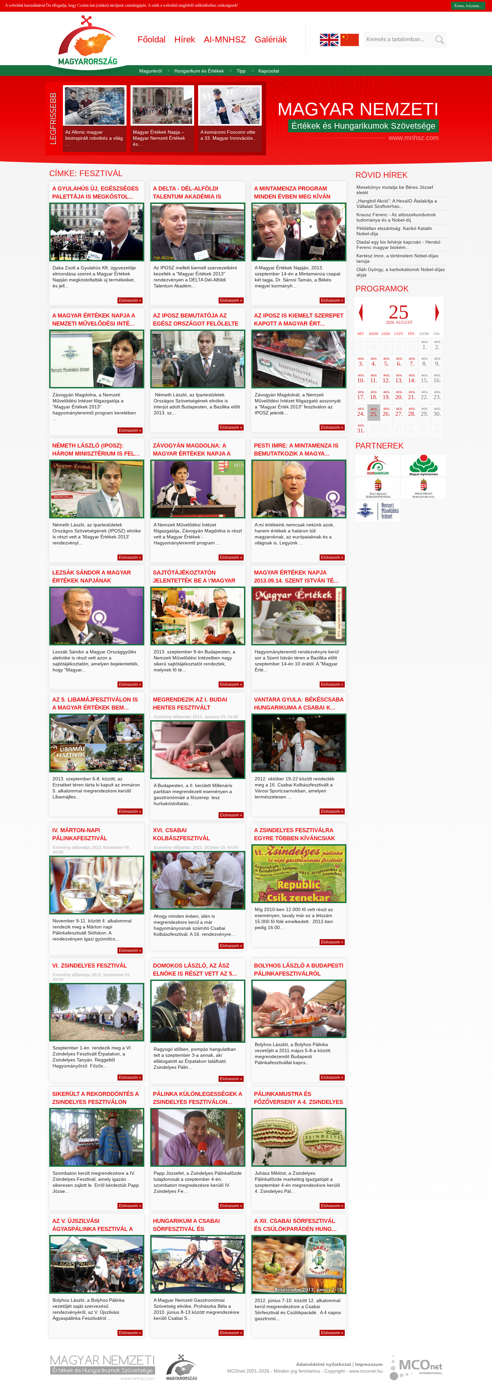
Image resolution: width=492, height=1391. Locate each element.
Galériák (271, 39)
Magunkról (150, 71)
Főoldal (152, 39)
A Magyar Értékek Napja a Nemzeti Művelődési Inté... (93, 319)
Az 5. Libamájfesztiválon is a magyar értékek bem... (95, 704)
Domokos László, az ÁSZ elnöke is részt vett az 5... (195, 970)
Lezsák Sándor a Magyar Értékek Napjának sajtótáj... (91, 581)
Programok (382, 288)
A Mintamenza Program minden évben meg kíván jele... (292, 196)
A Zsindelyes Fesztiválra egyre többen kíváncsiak (294, 834)
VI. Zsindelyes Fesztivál (89, 966)
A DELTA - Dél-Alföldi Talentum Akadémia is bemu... (187, 196)
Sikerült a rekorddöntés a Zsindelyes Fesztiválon (95, 1098)
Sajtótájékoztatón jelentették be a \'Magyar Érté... (194, 581)
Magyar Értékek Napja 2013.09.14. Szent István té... (296, 577)
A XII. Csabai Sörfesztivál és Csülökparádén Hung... (295, 1225)
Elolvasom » (130, 300)
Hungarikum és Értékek (199, 71)
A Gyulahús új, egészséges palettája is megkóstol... (95, 192)
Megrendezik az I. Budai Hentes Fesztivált (190, 704)
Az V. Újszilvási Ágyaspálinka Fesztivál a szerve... (92, 1229)
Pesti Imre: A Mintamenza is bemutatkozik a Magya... (296, 449)
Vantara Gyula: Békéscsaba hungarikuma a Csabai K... (298, 704)
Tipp (241, 71)
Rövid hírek (381, 174)
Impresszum (369, 1364)
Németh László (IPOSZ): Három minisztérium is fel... (96, 449)
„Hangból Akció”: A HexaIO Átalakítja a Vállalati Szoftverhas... (396, 203)
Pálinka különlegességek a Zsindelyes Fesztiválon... (197, 1098)
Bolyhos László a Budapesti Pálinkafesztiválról (298, 970)
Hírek (184, 39)
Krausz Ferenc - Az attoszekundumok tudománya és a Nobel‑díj (396, 217)
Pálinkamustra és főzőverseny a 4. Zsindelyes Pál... (298, 1102)
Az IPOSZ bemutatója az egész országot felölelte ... (195, 323)
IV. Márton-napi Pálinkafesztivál (79, 834)
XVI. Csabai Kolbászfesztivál (181, 834)
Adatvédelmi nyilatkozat (323, 1364)
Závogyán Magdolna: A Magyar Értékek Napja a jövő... (191, 453)
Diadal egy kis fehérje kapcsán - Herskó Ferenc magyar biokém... (398, 244)
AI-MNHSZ (225, 39)
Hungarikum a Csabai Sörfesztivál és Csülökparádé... (186, 1229)
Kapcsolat (268, 71)
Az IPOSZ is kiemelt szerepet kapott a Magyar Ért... (298, 319)
